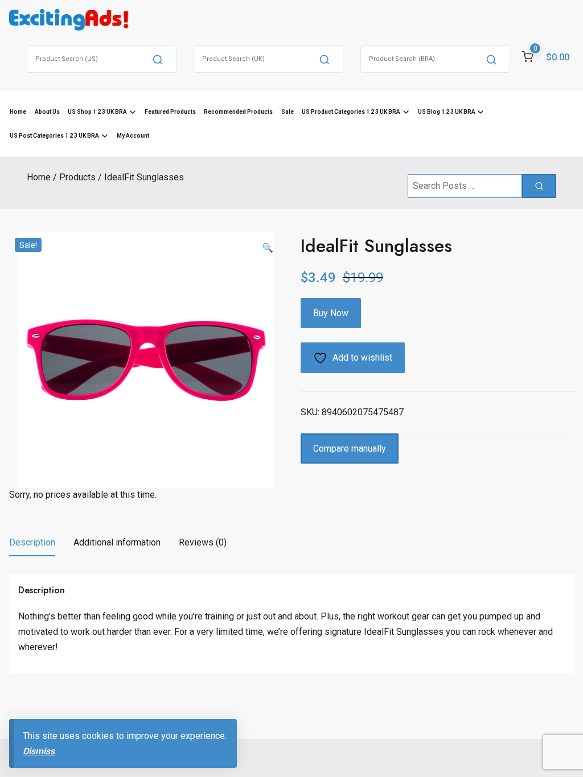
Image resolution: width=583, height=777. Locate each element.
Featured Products (170, 112)
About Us (47, 112)
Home (18, 112)
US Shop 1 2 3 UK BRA (97, 112)
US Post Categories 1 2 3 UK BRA (54, 136)
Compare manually (349, 448)
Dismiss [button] (39, 751)
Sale (287, 112)
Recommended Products (238, 112)
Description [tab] (32, 542)
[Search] (157, 59)
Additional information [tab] (117, 542)
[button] (267, 248)
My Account (133, 136)
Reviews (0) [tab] (203, 542)
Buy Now (330, 313)
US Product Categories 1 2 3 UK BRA (351, 112)
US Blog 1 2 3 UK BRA (446, 112)
